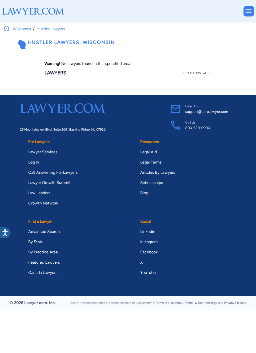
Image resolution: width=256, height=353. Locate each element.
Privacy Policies (235, 303)
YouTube (148, 272)
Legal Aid (148, 152)
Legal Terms (151, 162)
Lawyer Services (42, 152)
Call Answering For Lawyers (53, 172)
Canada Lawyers (42, 272)
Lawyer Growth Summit (49, 182)
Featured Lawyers (44, 262)
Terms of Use (164, 303)
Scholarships (151, 182)
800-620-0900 (197, 128)
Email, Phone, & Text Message (196, 303)
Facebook (149, 252)
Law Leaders (39, 192)
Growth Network (43, 203)
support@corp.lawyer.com (206, 111)
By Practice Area (43, 252)
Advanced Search (44, 231)
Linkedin (147, 231)
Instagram (149, 241)
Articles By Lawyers (157, 172)
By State (36, 241)
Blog (144, 192)
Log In (33, 162)
